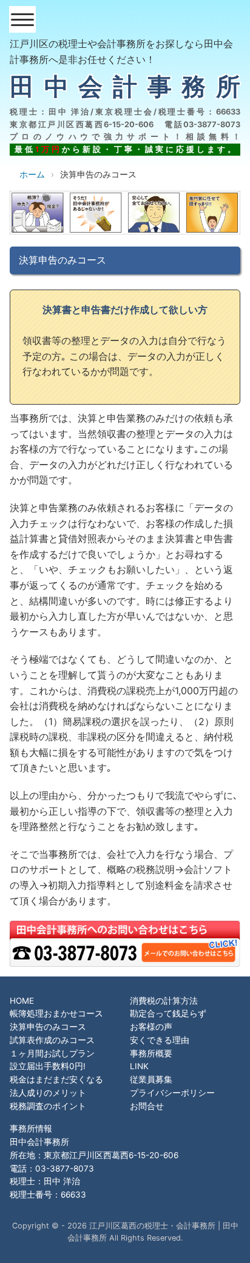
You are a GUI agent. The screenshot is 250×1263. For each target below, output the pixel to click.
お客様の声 (151, 1027)
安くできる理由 (159, 1040)
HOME (22, 1001)
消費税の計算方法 (164, 1001)
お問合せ (147, 1106)
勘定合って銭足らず (168, 1013)
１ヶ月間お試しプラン (52, 1053)
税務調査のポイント (48, 1106)
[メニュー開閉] (22, 19)
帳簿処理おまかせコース (56, 1013)
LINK (139, 1066)
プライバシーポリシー (172, 1093)
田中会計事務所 (125, 86)
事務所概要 (151, 1053)
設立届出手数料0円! (48, 1066)
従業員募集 (151, 1079)
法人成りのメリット (48, 1093)
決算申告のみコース (48, 1027)
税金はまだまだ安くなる (56, 1079)
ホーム (32, 174)
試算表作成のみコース (52, 1040)
